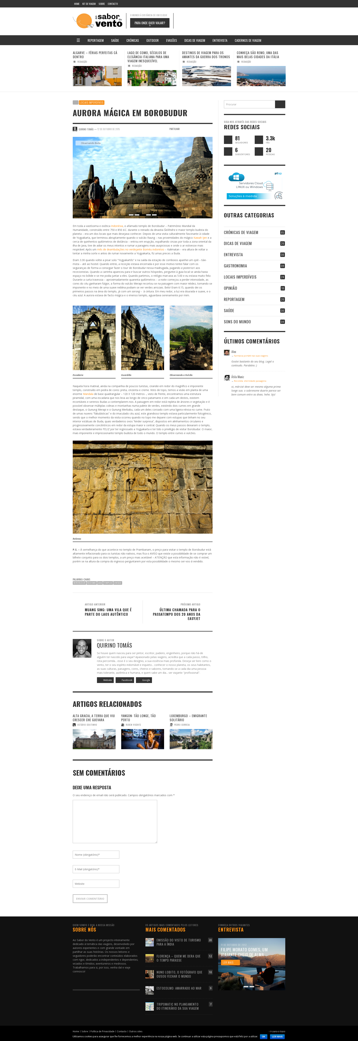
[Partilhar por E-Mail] (210, 129)
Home (76, 1031)
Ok (263, 1036)
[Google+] (245, 3)
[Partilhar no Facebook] (184, 129)
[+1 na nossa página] (259, 151)
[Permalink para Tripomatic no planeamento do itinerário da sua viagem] (149, 1006)
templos (108, 582)
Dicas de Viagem (238, 243)
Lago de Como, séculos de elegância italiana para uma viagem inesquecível (93, 56)
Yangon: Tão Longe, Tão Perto (138, 717)
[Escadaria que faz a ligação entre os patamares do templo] (94, 337)
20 (210, 940)
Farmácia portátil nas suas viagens (251, 355)
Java (100, 582)
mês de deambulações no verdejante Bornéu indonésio (130, 249)
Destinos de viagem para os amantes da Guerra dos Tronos (151, 54)
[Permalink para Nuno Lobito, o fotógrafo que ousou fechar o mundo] (149, 974)
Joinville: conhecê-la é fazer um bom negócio (261, 54)
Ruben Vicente (133, 724)
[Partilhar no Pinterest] (203, 129)
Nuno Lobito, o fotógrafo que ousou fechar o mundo (179, 974)
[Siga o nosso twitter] (228, 140)
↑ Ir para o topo (277, 1031)
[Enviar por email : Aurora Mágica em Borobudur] (76, 569)
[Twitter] (266, 3)
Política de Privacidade (102, 1031)
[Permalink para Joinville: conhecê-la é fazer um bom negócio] (261, 76)
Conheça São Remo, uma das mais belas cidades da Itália (203, 54)
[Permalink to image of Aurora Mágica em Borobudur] (143, 177)
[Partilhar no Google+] (197, 129)
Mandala (88, 394)
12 (210, 956)
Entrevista (233, 254)
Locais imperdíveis (91, 102)
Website (107, 680)
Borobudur (79, 582)
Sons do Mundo (237, 321)
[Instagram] (252, 3)
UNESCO (117, 582)
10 (210, 972)
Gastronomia (235, 266)
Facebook (126, 680)
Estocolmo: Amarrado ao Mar (179, 988)
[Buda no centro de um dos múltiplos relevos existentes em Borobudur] (143, 487)
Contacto (122, 1031)
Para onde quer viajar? (150, 24)
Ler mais (277, 1036)
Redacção (82, 65)
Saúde (229, 310)
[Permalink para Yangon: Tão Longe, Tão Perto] (142, 739)
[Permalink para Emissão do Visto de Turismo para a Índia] (149, 942)
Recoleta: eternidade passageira (250, 380)
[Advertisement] (233, 21)
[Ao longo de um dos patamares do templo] (142, 337)
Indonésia (117, 226)
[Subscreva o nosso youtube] (228, 151)
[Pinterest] (259, 3)
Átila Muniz (247, 61)
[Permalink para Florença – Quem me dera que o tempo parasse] (149, 958)
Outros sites (135, 1031)
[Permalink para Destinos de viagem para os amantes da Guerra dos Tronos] (152, 76)
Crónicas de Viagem (241, 232)
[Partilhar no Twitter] (190, 129)
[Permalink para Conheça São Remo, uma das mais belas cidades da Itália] (206, 76)
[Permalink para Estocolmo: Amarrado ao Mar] (149, 990)
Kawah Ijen (200, 237)
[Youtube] (273, 3)
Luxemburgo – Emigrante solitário (188, 717)
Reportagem (234, 299)
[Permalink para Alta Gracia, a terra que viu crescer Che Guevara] (94, 739)
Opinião (230, 288)
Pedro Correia (182, 724)
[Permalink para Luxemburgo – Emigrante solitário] (191, 739)
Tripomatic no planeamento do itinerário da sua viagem (178, 1006)
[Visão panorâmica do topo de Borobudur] (191, 337)
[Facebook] (238, 3)
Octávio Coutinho (87, 724)
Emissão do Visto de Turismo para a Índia (179, 942)
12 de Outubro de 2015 (108, 129)
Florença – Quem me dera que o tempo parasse (179, 958)
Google (146, 680)
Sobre (84, 1031)
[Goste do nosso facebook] (259, 140)
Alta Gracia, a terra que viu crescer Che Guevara (94, 717)
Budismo (91, 582)
